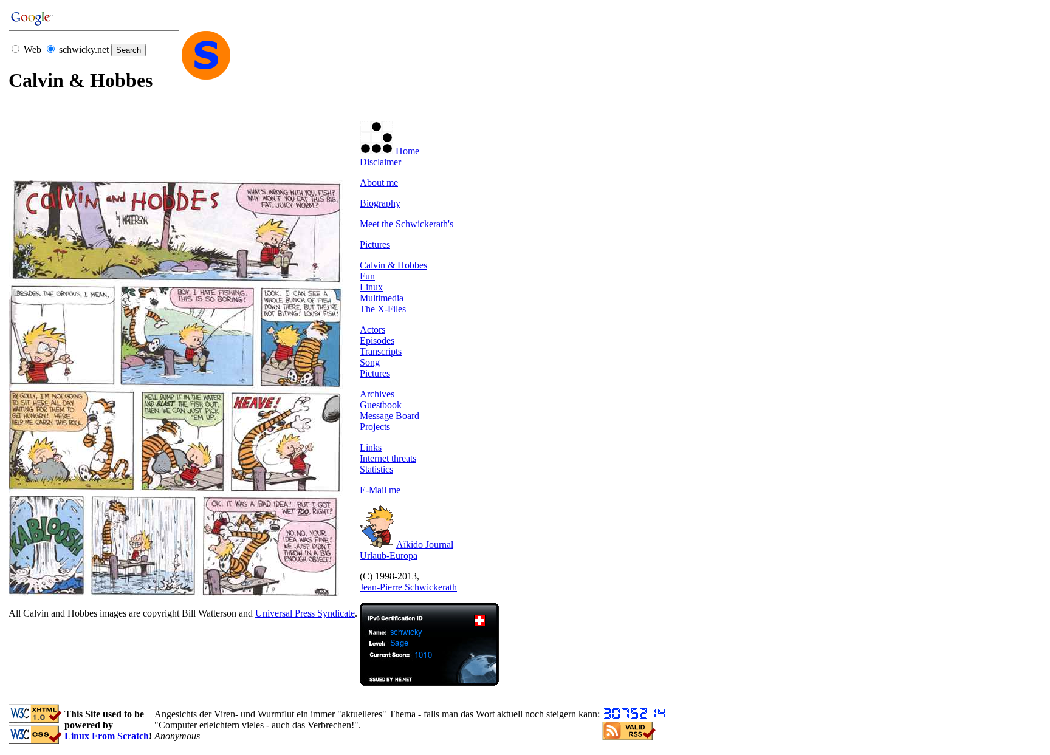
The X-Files (383, 309)
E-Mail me (380, 490)
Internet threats (388, 458)
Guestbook (381, 405)
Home (407, 151)
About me (379, 182)
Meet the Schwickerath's (406, 224)
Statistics (376, 469)
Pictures (375, 244)
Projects (375, 427)
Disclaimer (380, 162)
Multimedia (381, 298)
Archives (377, 394)
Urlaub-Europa (388, 555)
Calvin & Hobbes (393, 265)
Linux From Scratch (106, 736)
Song (370, 362)
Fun (367, 276)
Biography (380, 203)
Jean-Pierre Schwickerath (408, 587)
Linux (371, 287)
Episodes (377, 340)
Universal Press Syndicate (305, 613)
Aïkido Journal (424, 544)
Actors (372, 329)
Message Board (389, 416)
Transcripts (381, 351)
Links (371, 447)
